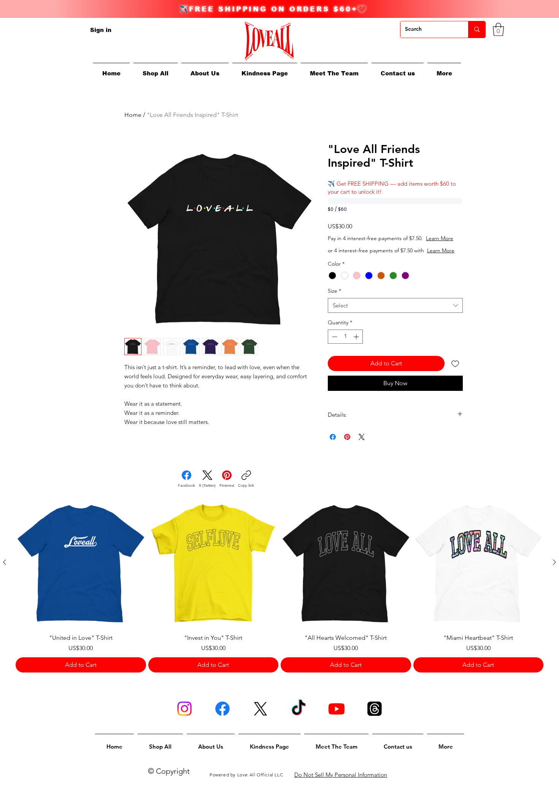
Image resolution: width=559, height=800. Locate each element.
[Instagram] (184, 708)
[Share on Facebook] (332, 436)
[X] (260, 708)
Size (334, 290)
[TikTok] (298, 708)
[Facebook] (222, 708)
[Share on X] (361, 436)
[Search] (476, 29)
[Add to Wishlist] (455, 363)
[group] (279, 585)
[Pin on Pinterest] (347, 436)
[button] (444, 70)
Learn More (439, 238)
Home (132, 114)
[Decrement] (333, 336)
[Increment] (357, 336)
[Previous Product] (4, 562)
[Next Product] (554, 562)
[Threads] (374, 708)
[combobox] (395, 305)
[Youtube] (336, 708)
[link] (498, 29)
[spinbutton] (345, 336)
